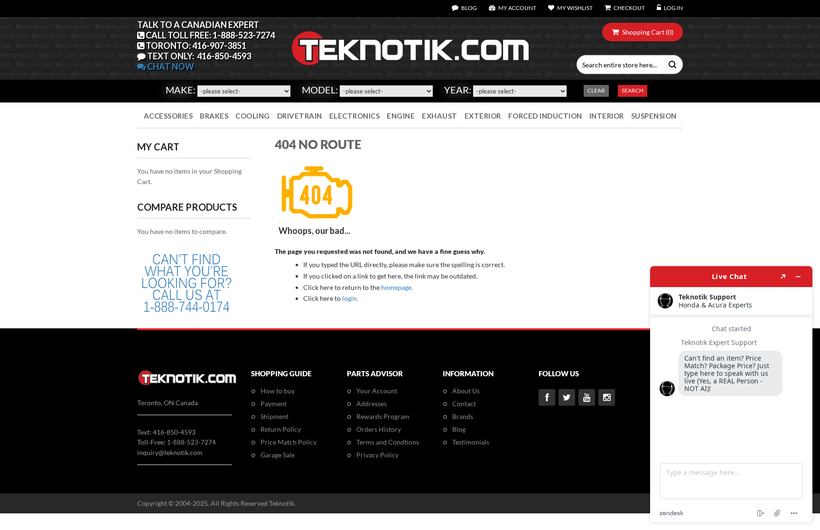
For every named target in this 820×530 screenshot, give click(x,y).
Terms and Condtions (387, 442)
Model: (320, 89)
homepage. (397, 287)
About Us (466, 391)
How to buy (278, 391)
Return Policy (281, 429)
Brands (462, 416)
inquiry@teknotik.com (170, 452)
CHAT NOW (170, 66)
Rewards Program (383, 416)
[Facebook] (547, 397)
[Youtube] (586, 397)
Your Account (376, 391)
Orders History (378, 429)
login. (350, 298)
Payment (274, 404)
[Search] (670, 64)
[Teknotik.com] (410, 48)
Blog (459, 429)
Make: (181, 89)
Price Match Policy (289, 442)
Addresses (371, 404)
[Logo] (187, 383)
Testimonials (470, 442)
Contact (464, 404)
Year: (457, 89)
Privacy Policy (377, 455)
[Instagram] (606, 397)
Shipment (275, 416)
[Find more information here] (731, 394)
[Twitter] (567, 397)
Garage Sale (278, 455)
